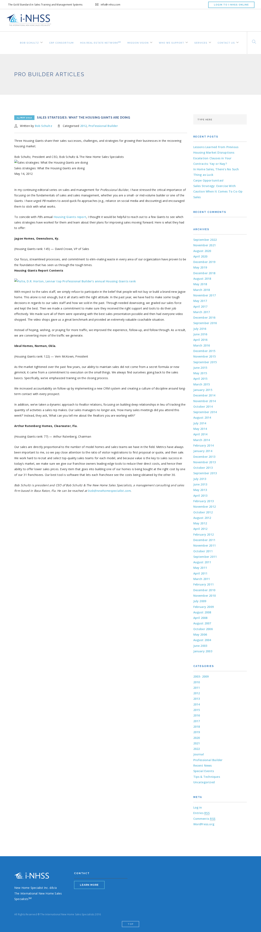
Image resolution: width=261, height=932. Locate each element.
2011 (196, 688)
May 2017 (200, 301)
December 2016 (204, 317)
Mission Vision (138, 42)
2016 (196, 715)
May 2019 (200, 267)
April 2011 (200, 573)
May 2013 (200, 490)
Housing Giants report (70, 217)
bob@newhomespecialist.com (109, 491)
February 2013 (203, 501)
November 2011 (204, 545)
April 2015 (200, 379)
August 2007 (202, 623)
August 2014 (202, 417)
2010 (196, 682)
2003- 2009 (201, 676)
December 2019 (204, 262)
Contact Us (226, 42)
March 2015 (201, 384)
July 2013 (199, 479)
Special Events (203, 771)
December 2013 (204, 457)
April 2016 (200, 340)
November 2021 (204, 245)
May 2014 (200, 429)
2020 (196, 738)
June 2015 (200, 368)
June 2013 (200, 484)
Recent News (202, 765)
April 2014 (200, 434)
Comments (204, 819)
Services (200, 42)
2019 (196, 732)
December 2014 (204, 395)
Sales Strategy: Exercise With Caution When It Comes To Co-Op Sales (218, 191)
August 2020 (202, 251)
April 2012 (200, 529)
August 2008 (202, 612)
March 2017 (201, 312)
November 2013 (204, 462)
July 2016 (199, 329)
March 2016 (201, 345)
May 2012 (200, 523)
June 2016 (200, 334)
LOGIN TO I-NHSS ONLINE (231, 4)
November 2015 (204, 356)
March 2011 (201, 579)
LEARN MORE (89, 885)
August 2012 (202, 518)
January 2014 (202, 451)
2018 (196, 726)
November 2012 (204, 506)
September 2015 (205, 362)
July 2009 (199, 601)
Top (131, 924)
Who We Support (171, 42)
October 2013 (203, 468)
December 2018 (204, 273)
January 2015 (202, 390)
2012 (83, 126)
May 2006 (200, 634)
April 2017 (200, 306)
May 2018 (200, 284)
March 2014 (201, 440)
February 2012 (203, 534)
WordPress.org (204, 824)
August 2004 (202, 640)
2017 (196, 721)
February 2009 (203, 607)
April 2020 (200, 256)
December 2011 (204, 540)
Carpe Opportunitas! (208, 180)
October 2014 (203, 406)
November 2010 (204, 595)
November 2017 (204, 295)
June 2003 (200, 646)
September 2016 (205, 323)
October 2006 (203, 629)
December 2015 (204, 351)
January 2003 (202, 651)
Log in (197, 807)
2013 (196, 699)
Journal (198, 754)
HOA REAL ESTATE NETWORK (100, 42)
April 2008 (200, 618)
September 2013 (205, 473)
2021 (196, 743)
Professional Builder (103, 126)
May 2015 (200, 373)
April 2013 (200, 495)
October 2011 (203, 551)
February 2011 (203, 584)
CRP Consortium (61, 42)
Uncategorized (204, 782)
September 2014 (205, 412)
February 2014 (203, 445)
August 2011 (202, 562)
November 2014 (204, 401)
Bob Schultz (29, 42)
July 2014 (199, 423)
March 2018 (201, 290)
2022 (196, 749)
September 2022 (205, 240)
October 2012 (203, 512)
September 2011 (205, 557)
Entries (201, 813)
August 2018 (202, 279)
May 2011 (200, 568)
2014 (196, 704)
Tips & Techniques (206, 777)
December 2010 (204, 590)
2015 (196, 710)
